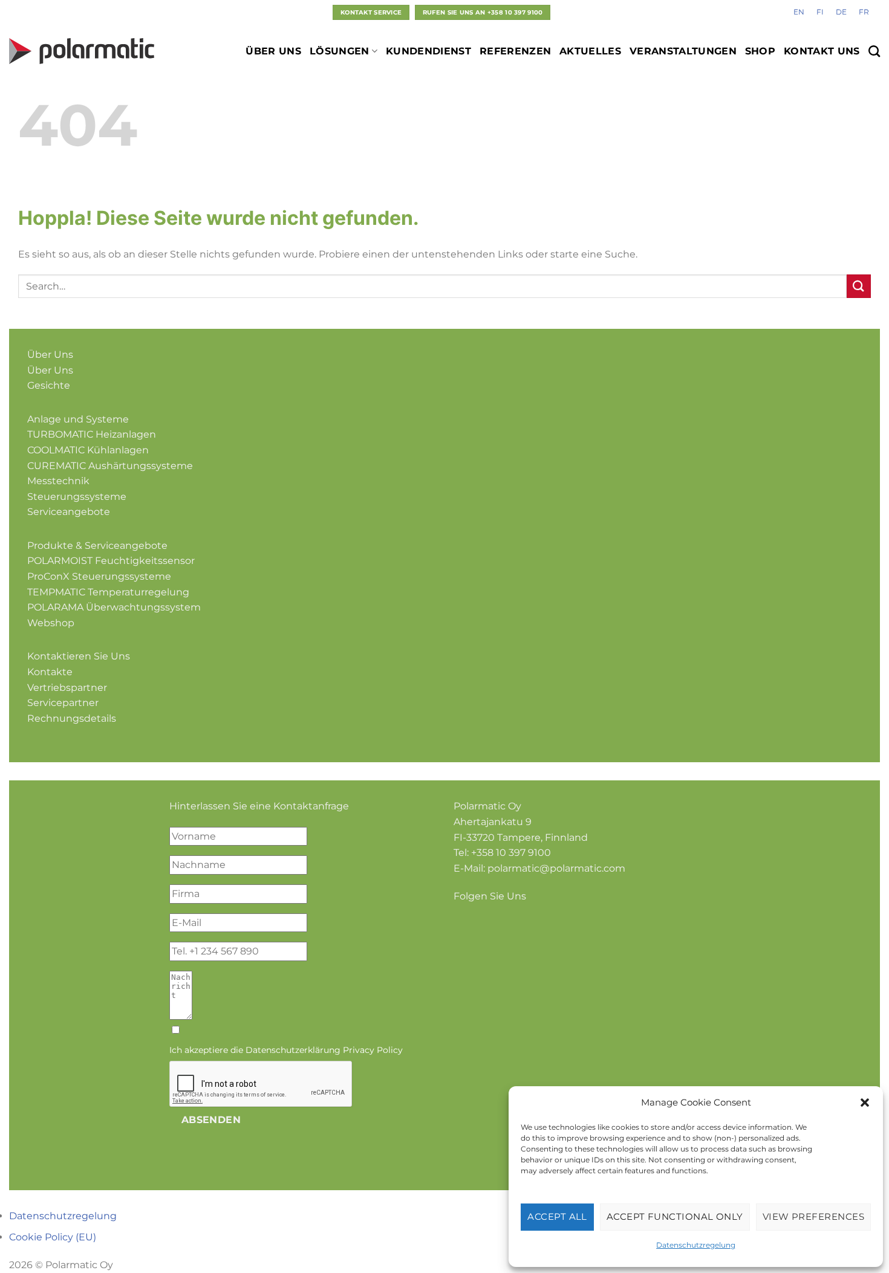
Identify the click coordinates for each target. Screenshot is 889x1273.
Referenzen (515, 51)
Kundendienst (428, 51)
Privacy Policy (373, 1050)
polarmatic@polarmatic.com (556, 868)
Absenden (211, 1120)
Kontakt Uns (822, 51)
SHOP (760, 51)
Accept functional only (675, 1216)
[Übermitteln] (859, 286)
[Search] (874, 51)
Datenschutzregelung (695, 1244)
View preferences (813, 1216)
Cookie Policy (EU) (52, 1237)
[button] (865, 1102)
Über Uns (273, 51)
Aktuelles (590, 51)
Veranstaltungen (683, 51)
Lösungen (340, 51)
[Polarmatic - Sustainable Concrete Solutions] (81, 51)
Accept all (557, 1216)
